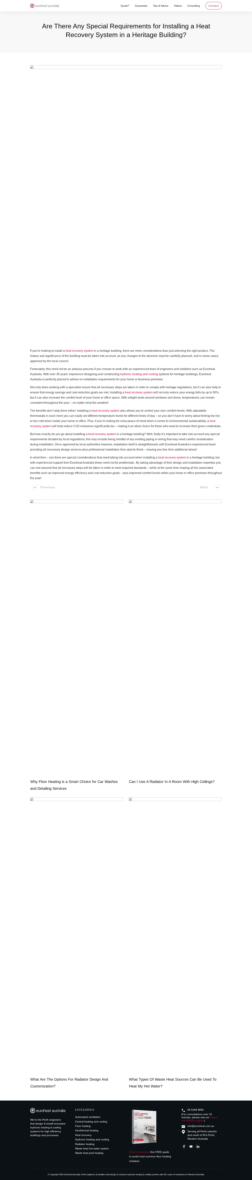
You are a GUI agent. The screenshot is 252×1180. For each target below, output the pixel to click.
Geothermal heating (86, 1130)
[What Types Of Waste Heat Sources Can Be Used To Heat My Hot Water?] (175, 935)
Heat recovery (83, 1135)
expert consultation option (199, 1119)
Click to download (139, 1152)
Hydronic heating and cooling (92, 1139)
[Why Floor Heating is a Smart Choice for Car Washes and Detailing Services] (76, 638)
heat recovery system (79, 350)
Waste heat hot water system (92, 1148)
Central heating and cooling (91, 1121)
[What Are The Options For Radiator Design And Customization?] (76, 935)
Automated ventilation (87, 1116)
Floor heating (83, 1126)
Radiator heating (84, 1144)
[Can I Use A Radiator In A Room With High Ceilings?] (175, 638)
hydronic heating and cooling (139, 374)
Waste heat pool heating (89, 1152)
